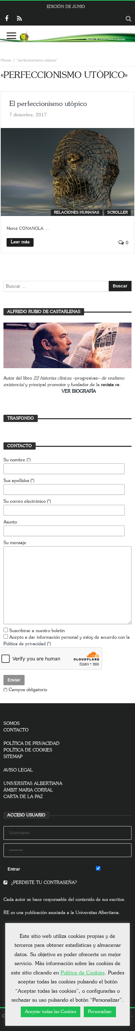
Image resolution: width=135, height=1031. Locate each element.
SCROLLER (117, 212)
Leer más (20, 242)
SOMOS (11, 723)
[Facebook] (6, 19)
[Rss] (19, 19)
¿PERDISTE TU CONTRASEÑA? (43, 883)
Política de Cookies (83, 972)
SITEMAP (12, 757)
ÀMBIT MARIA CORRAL (28, 790)
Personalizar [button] (100, 1012)
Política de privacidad (24, 644)
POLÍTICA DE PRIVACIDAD (31, 744)
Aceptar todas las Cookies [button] (50, 1012)
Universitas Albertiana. (97, 913)
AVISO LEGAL (18, 770)
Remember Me (116, 869)
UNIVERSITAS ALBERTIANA (32, 784)
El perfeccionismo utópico (48, 103)
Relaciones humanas (76, 212)
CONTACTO (15, 730)
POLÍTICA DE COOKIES (27, 750)
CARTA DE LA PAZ (23, 797)
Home (6, 60)
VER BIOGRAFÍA (79, 391)
